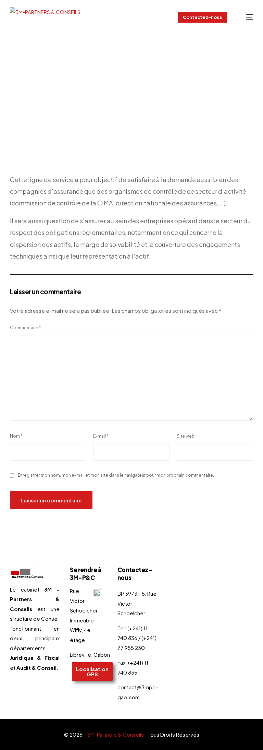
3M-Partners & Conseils (115, 734)
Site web (186, 436)
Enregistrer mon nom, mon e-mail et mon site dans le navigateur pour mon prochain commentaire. (116, 475)
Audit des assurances (83, 117)
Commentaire (25, 327)
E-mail (100, 436)
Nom (16, 436)
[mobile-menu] (245, 17)
